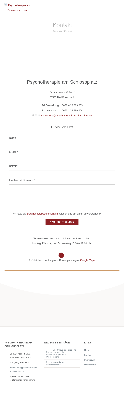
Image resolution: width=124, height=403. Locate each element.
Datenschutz (90, 364)
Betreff (13, 166)
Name (13, 137)
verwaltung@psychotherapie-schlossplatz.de (66, 115)
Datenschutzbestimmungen (42, 213)
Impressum (89, 360)
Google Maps (87, 260)
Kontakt (87, 355)
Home (87, 350)
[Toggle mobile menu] (118, 7)
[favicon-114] (62, 56)
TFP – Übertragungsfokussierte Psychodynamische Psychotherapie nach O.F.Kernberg (61, 353)
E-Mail (13, 151)
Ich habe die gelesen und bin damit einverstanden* (57, 213)
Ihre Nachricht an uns (22, 180)
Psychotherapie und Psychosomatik (55, 363)
